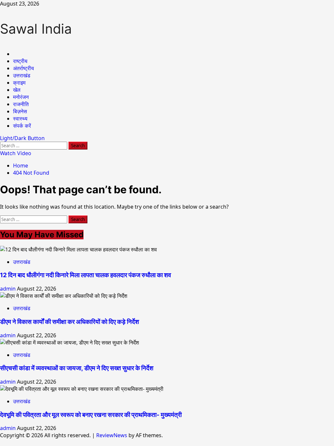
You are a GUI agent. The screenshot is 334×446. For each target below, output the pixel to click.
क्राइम (19, 82)
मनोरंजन (21, 97)
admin (8, 288)
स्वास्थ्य (20, 118)
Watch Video (15, 153)
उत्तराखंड (21, 75)
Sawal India (36, 29)
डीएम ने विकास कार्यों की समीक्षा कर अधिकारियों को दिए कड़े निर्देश (69, 322)
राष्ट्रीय (20, 61)
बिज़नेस (20, 111)
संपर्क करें (22, 125)
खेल (17, 90)
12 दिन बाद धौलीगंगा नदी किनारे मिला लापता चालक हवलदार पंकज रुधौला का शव (85, 275)
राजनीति (21, 104)
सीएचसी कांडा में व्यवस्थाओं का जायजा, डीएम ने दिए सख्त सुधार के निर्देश (76, 368)
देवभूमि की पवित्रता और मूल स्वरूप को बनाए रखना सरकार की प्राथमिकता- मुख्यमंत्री (91, 415)
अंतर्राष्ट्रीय (23, 68)
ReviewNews (111, 435)
